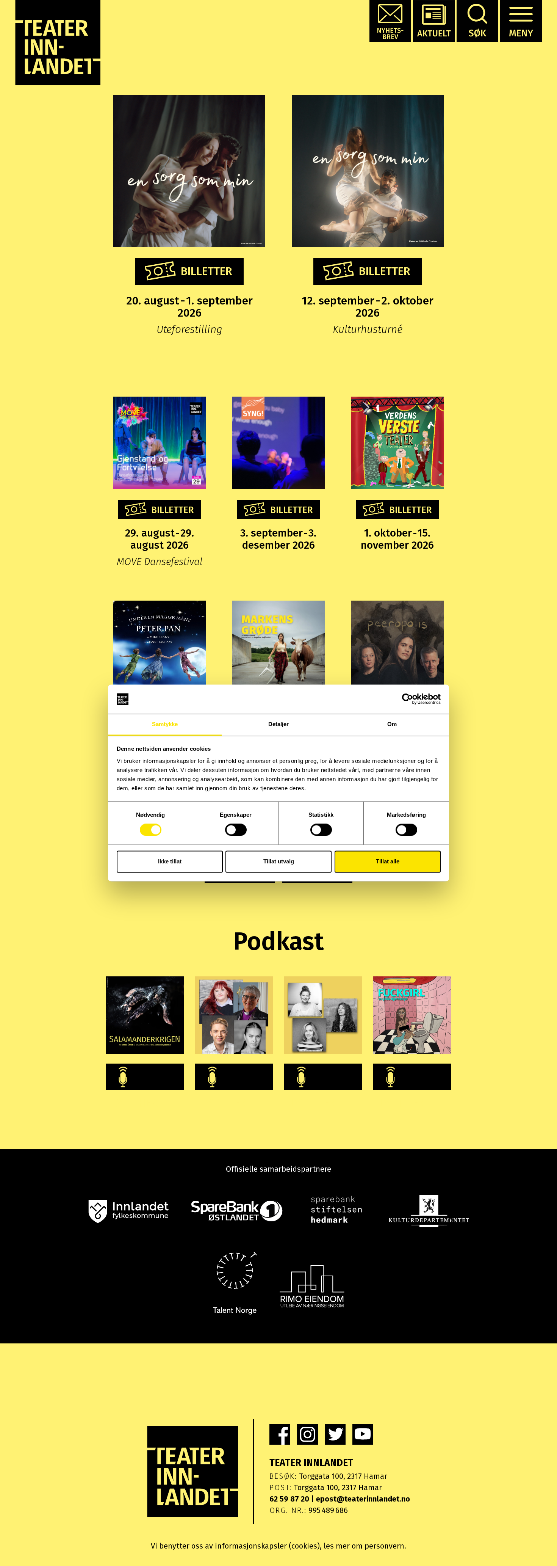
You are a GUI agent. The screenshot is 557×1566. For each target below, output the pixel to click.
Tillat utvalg (278, 861)
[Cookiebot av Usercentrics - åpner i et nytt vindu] (407, 699)
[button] (390, 21)
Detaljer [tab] (278, 724)
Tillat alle (387, 861)
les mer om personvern (364, 1545)
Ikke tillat (169, 861)
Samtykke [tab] (165, 724)
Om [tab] (392, 724)
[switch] (236, 830)
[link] (279, 1434)
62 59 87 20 (289, 1498)
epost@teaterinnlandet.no (363, 1498)
